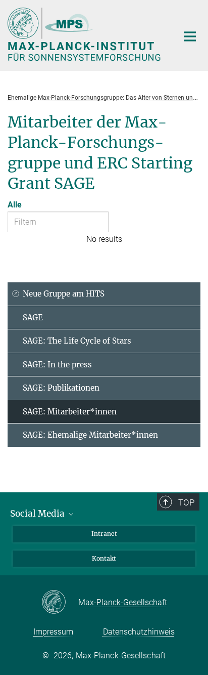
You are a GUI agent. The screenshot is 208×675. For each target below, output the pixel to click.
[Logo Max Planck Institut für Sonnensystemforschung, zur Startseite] (85, 34)
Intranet (104, 533)
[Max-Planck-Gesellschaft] (59, 602)
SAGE (33, 317)
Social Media (38, 514)
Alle (15, 204)
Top (186, 502)
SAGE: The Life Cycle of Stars (77, 341)
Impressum (53, 632)
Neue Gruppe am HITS (64, 294)
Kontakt (104, 558)
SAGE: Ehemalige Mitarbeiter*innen (90, 435)
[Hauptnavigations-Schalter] (190, 36)
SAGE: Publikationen (61, 388)
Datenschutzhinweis (139, 632)
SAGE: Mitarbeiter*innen (70, 411)
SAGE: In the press (57, 364)
